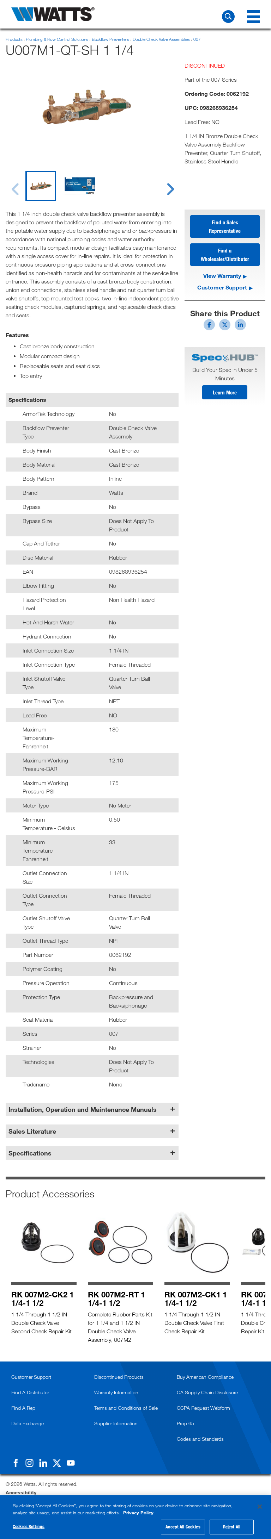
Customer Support (222, 287)
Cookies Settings (28, 1526)
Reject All (231, 1526)
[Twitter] (57, 1463)
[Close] (259, 1506)
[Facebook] (15, 1463)
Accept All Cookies (182, 1526)
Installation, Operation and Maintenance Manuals (82, 1109)
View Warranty (222, 275)
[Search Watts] (228, 16)
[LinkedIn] (43, 1463)
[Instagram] (29, 1463)
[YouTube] (70, 1463)
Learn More (225, 392)
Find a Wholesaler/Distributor (225, 254)
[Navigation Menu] (253, 16)
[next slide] (163, 184)
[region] (135, 1517)
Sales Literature (32, 1131)
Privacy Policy (138, 1512)
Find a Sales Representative (225, 226)
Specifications (30, 1153)
